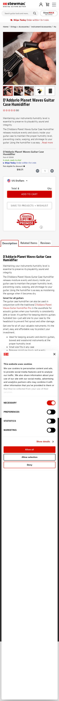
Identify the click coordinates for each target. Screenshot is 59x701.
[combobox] (20, 13)
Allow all (29, 449)
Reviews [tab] (45, 243)
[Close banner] (54, 354)
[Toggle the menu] (54, 4)
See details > (41, 226)
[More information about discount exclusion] (24, 166)
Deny (29, 465)
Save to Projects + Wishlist (29, 205)
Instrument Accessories (41, 26)
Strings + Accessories (19, 26)
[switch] (51, 412)
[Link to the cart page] (47, 4)
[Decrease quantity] (37, 170)
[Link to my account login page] (41, 4)
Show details (43, 441)
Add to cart (29, 194)
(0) (17, 110)
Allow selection (30, 457)
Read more (47, 142)
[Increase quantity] (52, 170)
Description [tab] (9, 243)
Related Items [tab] (28, 243)
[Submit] (35, 13)
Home (5, 26)
